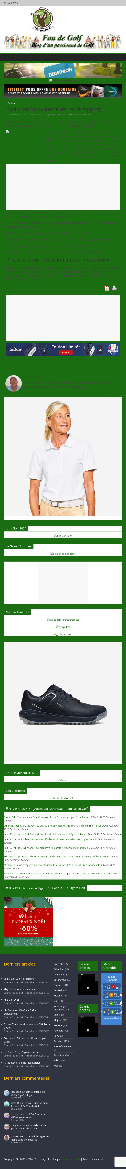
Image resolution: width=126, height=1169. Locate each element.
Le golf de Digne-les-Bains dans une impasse (30, 1138)
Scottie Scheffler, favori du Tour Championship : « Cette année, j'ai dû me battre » (47, 817)
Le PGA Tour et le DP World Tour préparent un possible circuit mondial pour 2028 (47, 847)
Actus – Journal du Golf (71, 809)
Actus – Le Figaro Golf (69, 888)
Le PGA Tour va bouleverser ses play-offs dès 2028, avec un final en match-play (46, 839)
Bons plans (59, 964)
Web (56, 1065)
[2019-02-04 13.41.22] (87, 977)
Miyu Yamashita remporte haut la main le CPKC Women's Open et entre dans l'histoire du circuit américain (60, 873)
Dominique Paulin (70, 1159)
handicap (62, 114)
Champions (60, 974)
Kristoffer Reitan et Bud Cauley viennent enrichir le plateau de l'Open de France (45, 834)
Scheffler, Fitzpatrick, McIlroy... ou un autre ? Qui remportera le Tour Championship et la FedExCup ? (57, 825)
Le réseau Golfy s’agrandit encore (21, 1052)
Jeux (56, 1000)
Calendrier (59, 969)
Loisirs (57, 1014)
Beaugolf (16, 1091)
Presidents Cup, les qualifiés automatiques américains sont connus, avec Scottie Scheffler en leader (56, 856)
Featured (58, 985)
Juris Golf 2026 (11, 999)
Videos (57, 1060)
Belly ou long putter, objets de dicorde (29, 1127)
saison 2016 (73, 114)
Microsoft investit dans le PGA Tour (31, 366)
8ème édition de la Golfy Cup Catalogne (28, 1093)
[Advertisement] (63, 191)
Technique (59, 1055)
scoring (83, 114)
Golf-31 (15, 1103)
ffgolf (48, 114)
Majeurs (58, 1020)
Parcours (58, 1030)
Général (11, 103)
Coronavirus (60, 979)
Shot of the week (63, 1046)
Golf (54, 114)
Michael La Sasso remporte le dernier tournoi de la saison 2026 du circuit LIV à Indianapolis (52, 865)
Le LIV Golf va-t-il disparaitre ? (19, 978)
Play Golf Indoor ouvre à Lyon (20, 989)
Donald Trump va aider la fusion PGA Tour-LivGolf (29, 1104)
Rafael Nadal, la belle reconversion (22, 1062)
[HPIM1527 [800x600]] (87, 1020)
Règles (57, 1035)
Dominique (36, 114)
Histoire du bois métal (104, 366)
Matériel (58, 1025)
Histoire (58, 995)
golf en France (59, 125)
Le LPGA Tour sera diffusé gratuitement (28, 1116)
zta (89, 114)
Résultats (58, 1041)
